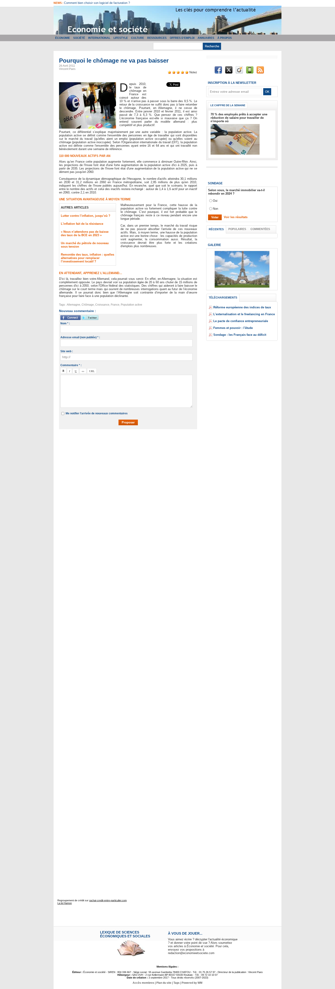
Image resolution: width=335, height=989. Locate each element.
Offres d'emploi (182, 38)
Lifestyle (120, 38)
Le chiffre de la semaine (227, 105)
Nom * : (65, 323)
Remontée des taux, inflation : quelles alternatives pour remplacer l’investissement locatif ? (87, 258)
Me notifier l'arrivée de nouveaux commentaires (97, 413)
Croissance (102, 304)
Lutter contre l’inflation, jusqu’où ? (85, 215)
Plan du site (163, 982)
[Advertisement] (131, 446)
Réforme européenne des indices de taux (242, 307)
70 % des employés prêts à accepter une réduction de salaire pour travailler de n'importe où (239, 118)
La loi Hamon (64, 903)
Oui (215, 200)
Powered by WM (192, 982)
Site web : (66, 351)
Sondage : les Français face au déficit (239, 334)
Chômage (88, 304)
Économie (62, 38)
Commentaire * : (71, 365)
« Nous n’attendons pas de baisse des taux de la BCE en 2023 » (84, 233)
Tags (176, 982)
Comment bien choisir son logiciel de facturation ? (97, 3)
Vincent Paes (67, 69)
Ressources (157, 38)
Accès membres (143, 982)
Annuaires (206, 38)
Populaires (237, 229)
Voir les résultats (235, 217)
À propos (224, 38)
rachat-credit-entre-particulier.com (108, 900)
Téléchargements (223, 297)
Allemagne (73, 304)
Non (215, 208)
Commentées (260, 229)
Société (79, 38)
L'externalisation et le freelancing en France (244, 314)
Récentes (216, 229)
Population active (131, 304)
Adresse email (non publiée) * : (80, 337)
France (115, 304)
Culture (137, 38)
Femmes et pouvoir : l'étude (233, 328)
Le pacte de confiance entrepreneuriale (240, 321)
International (99, 38)
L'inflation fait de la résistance (82, 223)
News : (59, 3)
